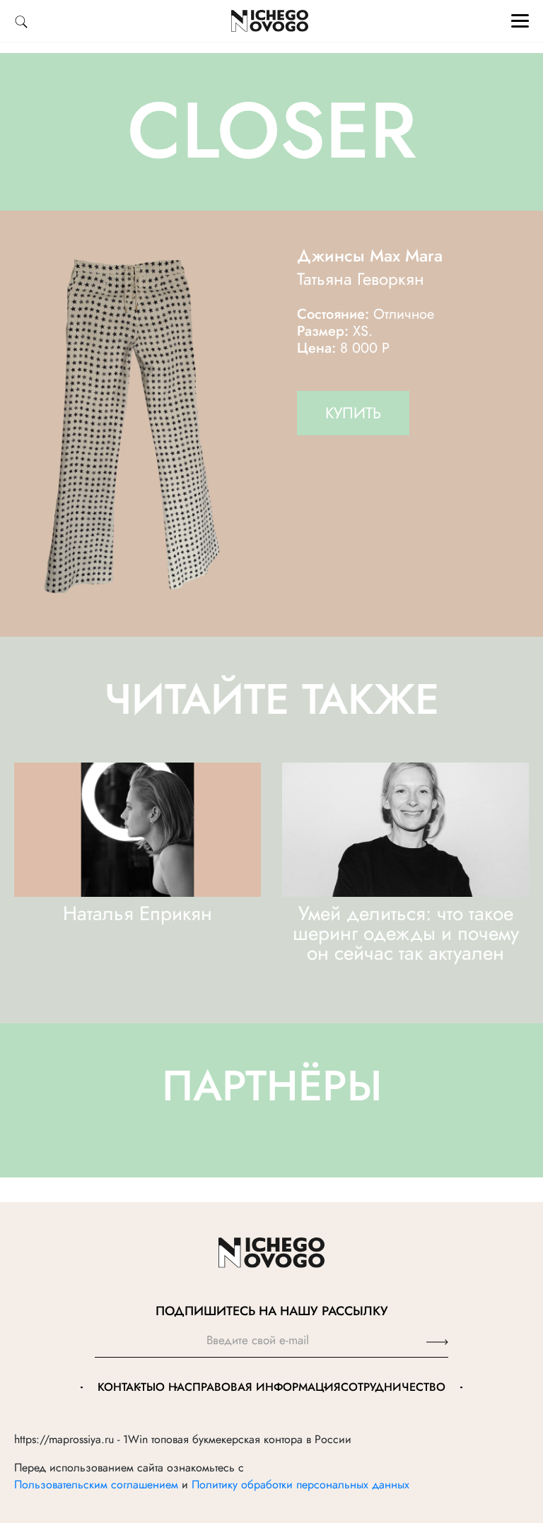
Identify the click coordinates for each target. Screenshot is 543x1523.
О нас (174, 1387)
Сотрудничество (393, 1387)
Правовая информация (266, 1387)
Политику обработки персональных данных (300, 1484)
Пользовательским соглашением (96, 1484)
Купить (353, 412)
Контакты (127, 1387)
